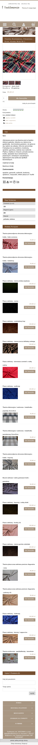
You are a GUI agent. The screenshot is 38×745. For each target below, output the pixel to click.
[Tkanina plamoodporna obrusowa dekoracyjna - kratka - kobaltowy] (11, 268)
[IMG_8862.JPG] (5, 83)
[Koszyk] (33, 24)
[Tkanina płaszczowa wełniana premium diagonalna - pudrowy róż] (11, 599)
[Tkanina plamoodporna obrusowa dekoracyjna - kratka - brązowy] (11, 464)
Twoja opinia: (7, 686)
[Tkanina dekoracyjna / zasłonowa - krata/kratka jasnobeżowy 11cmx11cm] (11, 441)
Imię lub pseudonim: (9, 679)
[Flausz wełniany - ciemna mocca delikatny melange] (11, 348)
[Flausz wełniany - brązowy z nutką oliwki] (11, 509)
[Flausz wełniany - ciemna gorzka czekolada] (11, 551)
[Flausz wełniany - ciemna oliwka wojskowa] (11, 288)
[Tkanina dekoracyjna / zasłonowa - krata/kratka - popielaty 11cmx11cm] (11, 418)
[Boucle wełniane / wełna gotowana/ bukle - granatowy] (11, 488)
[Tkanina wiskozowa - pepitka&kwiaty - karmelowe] (11, 658)
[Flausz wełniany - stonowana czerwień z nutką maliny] (11, 372)
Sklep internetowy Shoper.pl (19, 743)
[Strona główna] (19, 7)
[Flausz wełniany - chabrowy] (11, 619)
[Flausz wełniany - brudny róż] (11, 530)
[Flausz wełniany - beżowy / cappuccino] (11, 638)
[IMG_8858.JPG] (18, 83)
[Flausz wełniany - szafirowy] (11, 393)
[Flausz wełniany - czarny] (11, 308)
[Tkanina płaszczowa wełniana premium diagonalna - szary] (11, 575)
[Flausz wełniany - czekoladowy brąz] (11, 328)
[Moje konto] (24, 24)
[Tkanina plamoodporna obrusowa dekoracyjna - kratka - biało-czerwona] (11, 244)
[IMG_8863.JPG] (11, 83)
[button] (5, 24)
